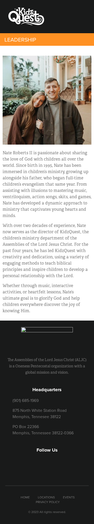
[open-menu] (69, 18)
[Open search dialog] (83, 18)
